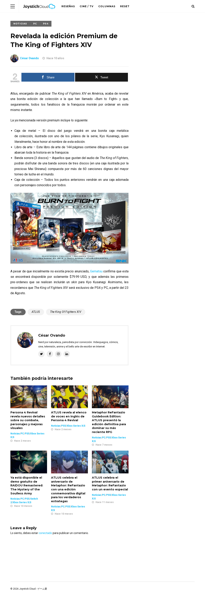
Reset (125, 6)
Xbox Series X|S (76, 425)
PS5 (27, 433)
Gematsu (96, 271)
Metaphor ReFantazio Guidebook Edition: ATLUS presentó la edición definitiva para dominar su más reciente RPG (109, 422)
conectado (45, 533)
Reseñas (68, 6)
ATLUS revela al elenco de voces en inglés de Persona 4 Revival (68, 416)
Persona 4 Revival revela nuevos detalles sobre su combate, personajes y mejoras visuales (27, 420)
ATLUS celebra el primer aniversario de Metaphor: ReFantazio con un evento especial (110, 483)
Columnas (106, 6)
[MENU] (12, 6)
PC (35, 23)
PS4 (45, 23)
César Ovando (29, 58)
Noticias (20, 23)
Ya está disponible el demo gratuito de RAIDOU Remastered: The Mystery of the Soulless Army (26, 485)
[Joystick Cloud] (39, 12)
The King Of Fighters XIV (65, 311)
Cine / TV (86, 6)
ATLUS (36, 311)
